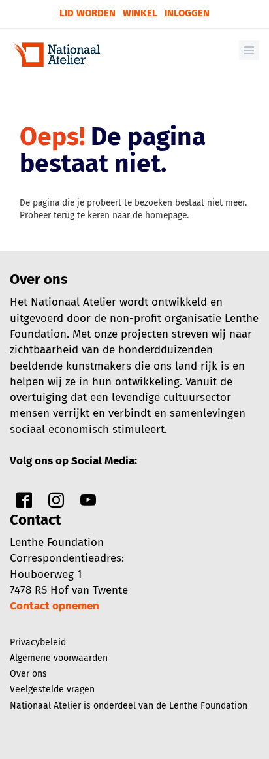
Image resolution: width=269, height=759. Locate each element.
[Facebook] (24, 503)
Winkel (140, 13)
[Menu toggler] (249, 50)
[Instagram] (56, 503)
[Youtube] (88, 503)
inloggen (187, 13)
